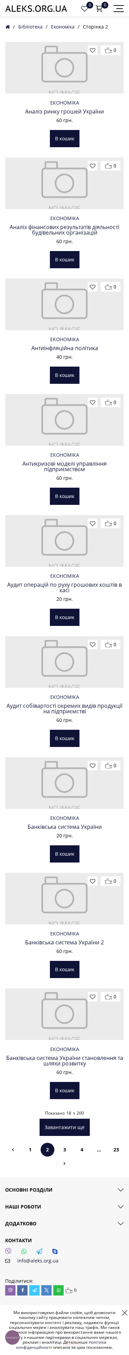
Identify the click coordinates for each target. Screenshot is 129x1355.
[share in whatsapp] (58, 1290)
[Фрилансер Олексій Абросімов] (36, 8)
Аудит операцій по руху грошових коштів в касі (64, 587)
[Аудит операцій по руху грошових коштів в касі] (64, 541)
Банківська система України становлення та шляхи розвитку (64, 1060)
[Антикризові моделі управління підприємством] (64, 420)
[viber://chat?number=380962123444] (10, 1253)
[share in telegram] (34, 1290)
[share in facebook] (22, 1290)
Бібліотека (30, 26)
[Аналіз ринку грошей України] (64, 68)
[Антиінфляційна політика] (64, 304)
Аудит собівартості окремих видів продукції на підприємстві (64, 708)
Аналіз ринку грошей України (64, 111)
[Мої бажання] (84, 8)
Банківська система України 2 (64, 942)
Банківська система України (65, 827)
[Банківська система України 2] (64, 898)
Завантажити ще (65, 1127)
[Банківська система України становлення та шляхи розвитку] (64, 1014)
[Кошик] (99, 8)
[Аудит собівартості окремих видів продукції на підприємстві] (64, 662)
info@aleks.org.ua (37, 1260)
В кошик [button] (64, 138)
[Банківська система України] (64, 783)
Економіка (63, 26)
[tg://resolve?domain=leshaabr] (41, 1253)
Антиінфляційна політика (64, 348)
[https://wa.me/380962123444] (26, 1253)
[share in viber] (10, 1290)
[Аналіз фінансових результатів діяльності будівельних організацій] (64, 183)
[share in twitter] (46, 1290)
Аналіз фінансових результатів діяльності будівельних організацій (64, 229)
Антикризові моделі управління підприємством (64, 466)
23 (116, 1149)
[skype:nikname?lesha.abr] (57, 1253)
